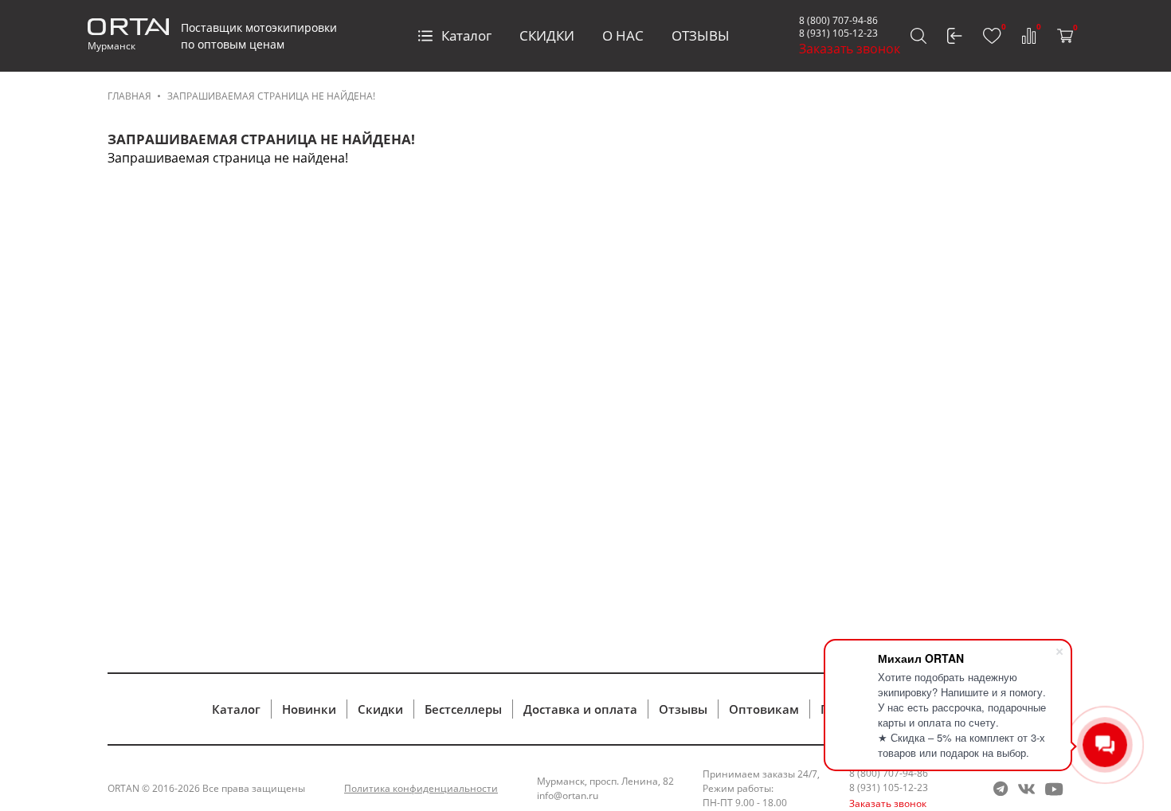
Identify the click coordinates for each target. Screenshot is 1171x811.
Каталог (466, 35)
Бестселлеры (463, 709)
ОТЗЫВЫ (701, 35)
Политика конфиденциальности (421, 788)
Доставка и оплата (580, 709)
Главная (129, 96)
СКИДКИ (546, 35)
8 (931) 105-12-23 (838, 33)
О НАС (623, 35)
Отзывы (683, 709)
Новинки (309, 709)
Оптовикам (764, 709)
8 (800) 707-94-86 (838, 20)
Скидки (380, 709)
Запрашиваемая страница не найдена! (271, 96)
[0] (992, 36)
